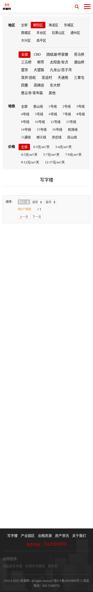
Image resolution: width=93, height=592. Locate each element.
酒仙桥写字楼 (12, 566)
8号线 (81, 114)
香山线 (38, 106)
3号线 (80, 106)
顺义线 (41, 137)
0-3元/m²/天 (41, 147)
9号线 (25, 122)
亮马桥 (79, 54)
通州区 (75, 33)
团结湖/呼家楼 (57, 54)
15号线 (42, 129)
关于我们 (79, 536)
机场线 (73, 129)
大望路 (39, 70)
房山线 (72, 137)
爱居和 (53, 566)
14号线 (26, 129)
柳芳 (40, 62)
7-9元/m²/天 (73, 154)
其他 (52, 93)
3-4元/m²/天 (63, 147)
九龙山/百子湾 (61, 70)
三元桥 (26, 62)
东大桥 (55, 85)
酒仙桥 (79, 62)
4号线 (25, 114)
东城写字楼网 (35, 566)
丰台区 (41, 33)
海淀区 (53, 25)
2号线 (66, 106)
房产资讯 (62, 536)
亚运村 (47, 77)
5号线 (39, 114)
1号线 (53, 106)
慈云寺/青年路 (32, 93)
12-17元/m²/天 (55, 162)
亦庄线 (57, 137)
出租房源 (45, 536)
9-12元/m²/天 (30, 162)
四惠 (24, 85)
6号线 (53, 114)
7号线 (67, 114)
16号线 (57, 129)
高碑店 (39, 85)
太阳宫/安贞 (59, 62)
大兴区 (26, 40)
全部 (24, 25)
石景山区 (58, 33)
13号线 (71, 122)
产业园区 (28, 536)
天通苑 (63, 77)
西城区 (26, 33)
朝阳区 (38, 25)
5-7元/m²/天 (51, 154)
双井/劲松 (28, 77)
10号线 (40, 122)
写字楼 (12, 536)
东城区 (69, 25)
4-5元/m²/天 (29, 154)
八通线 (26, 137)
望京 (24, 70)
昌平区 (41, 40)
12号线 (56, 122)
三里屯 (79, 77)
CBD (37, 54)
